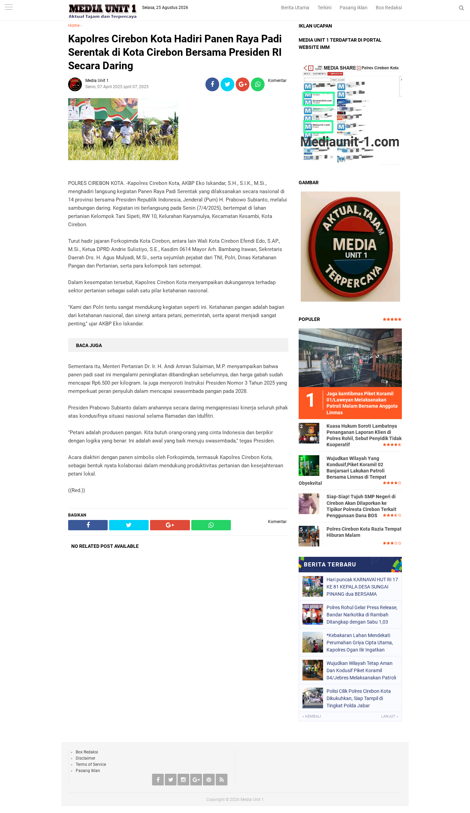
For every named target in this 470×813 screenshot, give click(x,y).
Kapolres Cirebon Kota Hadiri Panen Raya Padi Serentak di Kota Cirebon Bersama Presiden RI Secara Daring (175, 52)
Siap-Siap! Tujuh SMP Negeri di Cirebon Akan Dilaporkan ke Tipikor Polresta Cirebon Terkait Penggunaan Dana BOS (361, 506)
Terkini (324, 7)
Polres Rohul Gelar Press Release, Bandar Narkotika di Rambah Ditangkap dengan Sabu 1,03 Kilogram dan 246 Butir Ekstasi (362, 615)
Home (73, 25)
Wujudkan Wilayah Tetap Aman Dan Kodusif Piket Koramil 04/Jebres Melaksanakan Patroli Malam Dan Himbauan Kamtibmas (361, 670)
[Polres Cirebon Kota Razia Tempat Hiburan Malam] (309, 536)
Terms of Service (91, 764)
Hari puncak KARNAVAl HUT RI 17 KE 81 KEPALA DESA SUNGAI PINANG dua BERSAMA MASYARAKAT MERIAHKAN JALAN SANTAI (362, 587)
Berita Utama (295, 7)
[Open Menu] (8, 7)
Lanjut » (389, 716)
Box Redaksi (389, 7)
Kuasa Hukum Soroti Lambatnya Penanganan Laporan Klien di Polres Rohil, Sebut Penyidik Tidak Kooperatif (364, 435)
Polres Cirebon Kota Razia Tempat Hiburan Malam (364, 532)
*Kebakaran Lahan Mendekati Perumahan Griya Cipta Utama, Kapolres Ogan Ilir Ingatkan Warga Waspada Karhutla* (360, 643)
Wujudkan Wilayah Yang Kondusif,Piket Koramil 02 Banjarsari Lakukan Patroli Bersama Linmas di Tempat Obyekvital (342, 471)
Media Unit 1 (252, 799)
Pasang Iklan (353, 7)
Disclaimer (85, 758)
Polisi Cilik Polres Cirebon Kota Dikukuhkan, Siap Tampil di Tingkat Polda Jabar (359, 698)
